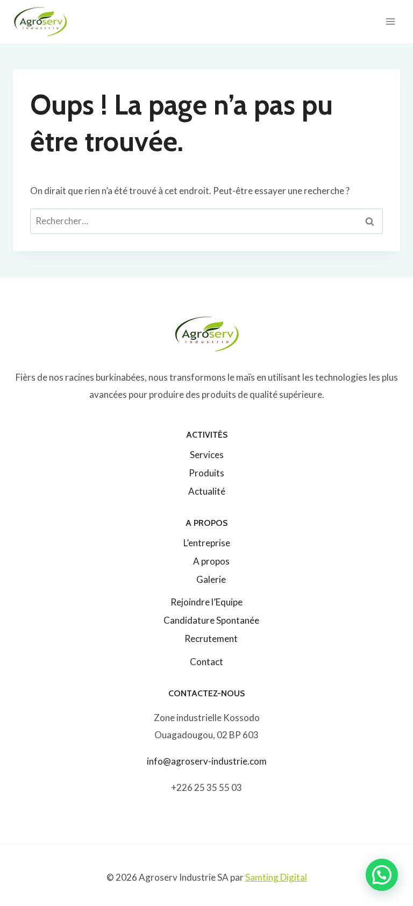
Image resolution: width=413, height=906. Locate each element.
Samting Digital (276, 877)
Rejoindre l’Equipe (206, 602)
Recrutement (211, 638)
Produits (206, 473)
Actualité (206, 491)
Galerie (211, 579)
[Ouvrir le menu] (390, 21)
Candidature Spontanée (211, 620)
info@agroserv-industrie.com (207, 761)
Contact (206, 661)
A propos (211, 561)
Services (207, 454)
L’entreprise (206, 542)
